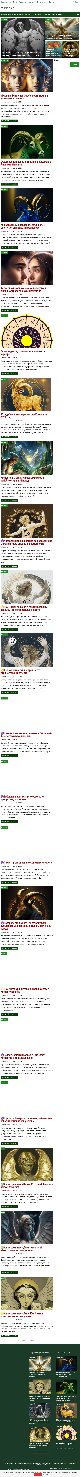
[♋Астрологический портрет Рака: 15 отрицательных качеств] (27, 650)
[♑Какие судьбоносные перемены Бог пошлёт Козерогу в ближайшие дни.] (27, 713)
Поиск (56, 60)
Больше (51, 2)
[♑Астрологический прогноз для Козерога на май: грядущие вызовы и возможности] (27, 521)
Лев (2, 1278)
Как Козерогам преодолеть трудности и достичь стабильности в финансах (23, 226)
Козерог (3, 953)
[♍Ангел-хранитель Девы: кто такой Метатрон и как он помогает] (27, 1227)
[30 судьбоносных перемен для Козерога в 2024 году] (27, 394)
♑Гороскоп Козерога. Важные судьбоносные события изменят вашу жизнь (26, 1120)
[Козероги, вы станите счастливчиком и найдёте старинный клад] (27, 458)
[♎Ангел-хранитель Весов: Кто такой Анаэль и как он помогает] (27, 1164)
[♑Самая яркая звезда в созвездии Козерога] (27, 842)
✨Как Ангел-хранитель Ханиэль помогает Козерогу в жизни (25, 990)
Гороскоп (31, 2)
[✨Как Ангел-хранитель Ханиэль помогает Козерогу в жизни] (27, 969)
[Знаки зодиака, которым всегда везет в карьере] (27, 331)
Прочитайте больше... (9, 121)
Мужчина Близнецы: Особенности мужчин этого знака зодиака (24, 97)
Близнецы (4, 60)
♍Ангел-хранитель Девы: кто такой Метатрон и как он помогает (21, 1249)
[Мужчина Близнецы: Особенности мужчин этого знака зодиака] (27, 76)
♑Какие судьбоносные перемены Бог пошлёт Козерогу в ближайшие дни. (27, 735)
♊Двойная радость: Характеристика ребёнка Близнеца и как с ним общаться (53, 53)
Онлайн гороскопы (19, 2)
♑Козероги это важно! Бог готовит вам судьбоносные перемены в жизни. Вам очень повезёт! (26, 925)
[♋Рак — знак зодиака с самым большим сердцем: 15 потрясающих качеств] (27, 587)
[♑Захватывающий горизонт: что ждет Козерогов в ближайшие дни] (27, 1035)
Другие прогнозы (40, 1464)
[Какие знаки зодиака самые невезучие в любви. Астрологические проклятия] (27, 268)
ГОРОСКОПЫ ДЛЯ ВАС (65, 1468)
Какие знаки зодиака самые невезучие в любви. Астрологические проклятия (23, 289)
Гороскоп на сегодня (50, 15)
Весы (3, 1149)
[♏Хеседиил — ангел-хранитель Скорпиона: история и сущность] (62, 29)
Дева (3, 1212)
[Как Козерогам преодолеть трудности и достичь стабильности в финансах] (27, 205)
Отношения (41, 2)
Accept (38, 1475)
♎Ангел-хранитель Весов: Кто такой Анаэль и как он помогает (27, 1186)
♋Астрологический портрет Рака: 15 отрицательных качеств (22, 672)
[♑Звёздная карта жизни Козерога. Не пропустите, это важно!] (27, 776)
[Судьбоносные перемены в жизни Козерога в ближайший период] (27, 142)
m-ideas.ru (8, 8)
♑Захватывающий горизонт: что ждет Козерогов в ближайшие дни (23, 1056)
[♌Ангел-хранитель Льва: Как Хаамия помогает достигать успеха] (27, 1293)
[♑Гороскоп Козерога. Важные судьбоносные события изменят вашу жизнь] (27, 1098)
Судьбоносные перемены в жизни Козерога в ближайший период (26, 163)
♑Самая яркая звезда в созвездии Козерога (26, 862)
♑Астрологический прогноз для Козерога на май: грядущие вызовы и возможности (26, 542)
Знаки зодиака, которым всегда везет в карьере (23, 353)
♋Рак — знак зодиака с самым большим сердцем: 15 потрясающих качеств (24, 608)
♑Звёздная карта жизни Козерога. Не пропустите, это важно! (22, 798)
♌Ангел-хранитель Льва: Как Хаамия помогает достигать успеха (22, 1315)
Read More (47, 1475)
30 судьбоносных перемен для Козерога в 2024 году (24, 416)
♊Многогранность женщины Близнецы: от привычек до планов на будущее (70, 53)
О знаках (4, 19)
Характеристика (6, 2)
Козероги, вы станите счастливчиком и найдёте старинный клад (22, 479)
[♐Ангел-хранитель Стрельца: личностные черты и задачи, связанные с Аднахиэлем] (22, 38)
